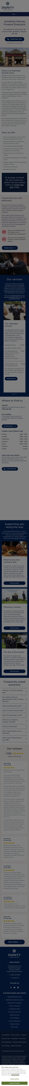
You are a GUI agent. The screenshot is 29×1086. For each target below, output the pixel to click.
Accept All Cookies (14, 1083)
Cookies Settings (14, 1079)
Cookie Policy (15, 1075)
